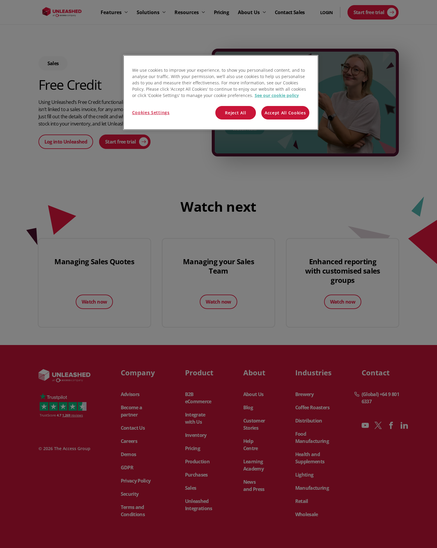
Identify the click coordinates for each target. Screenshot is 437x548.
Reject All (235, 113)
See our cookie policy (277, 95)
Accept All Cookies (285, 113)
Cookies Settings (151, 112)
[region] (220, 92)
